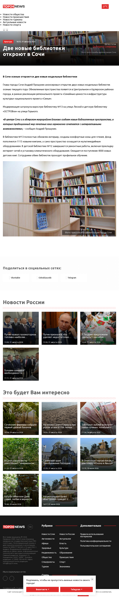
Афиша (45, 543)
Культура (63, 548)
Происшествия (66, 557)
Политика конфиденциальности (95, 541)
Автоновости (48, 539)
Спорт (62, 562)
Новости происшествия (16, 17)
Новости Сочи (48, 534)
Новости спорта (12, 24)
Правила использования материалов (91, 535)
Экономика (64, 566)
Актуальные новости (14, 22)
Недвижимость (49, 553)
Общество (47, 557)
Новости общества (13, 14)
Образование (65, 553)
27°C (105, 6)
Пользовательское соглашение (95, 546)
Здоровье (46, 548)
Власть (62, 543)
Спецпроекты (48, 562)
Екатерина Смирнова (104, 46)
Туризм (45, 566)
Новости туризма (12, 19)
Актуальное (65, 539)
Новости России (67, 534)
